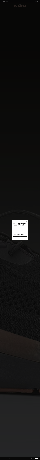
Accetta (36, 458)
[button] (26, 221)
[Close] (39, 458)
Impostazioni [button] (28, 458)
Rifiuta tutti (32, 458)
